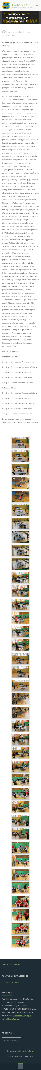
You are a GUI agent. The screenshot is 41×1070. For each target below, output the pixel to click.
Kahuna (20, 1051)
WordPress (29, 1051)
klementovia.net (13, 1019)
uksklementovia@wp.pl (22, 1015)
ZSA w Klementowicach (11, 964)
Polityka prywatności (10, 982)
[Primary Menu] (37, 5)
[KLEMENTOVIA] (6, 5)
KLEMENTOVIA (19, 5)
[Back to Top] (20, 1066)
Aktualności (25, 32)
